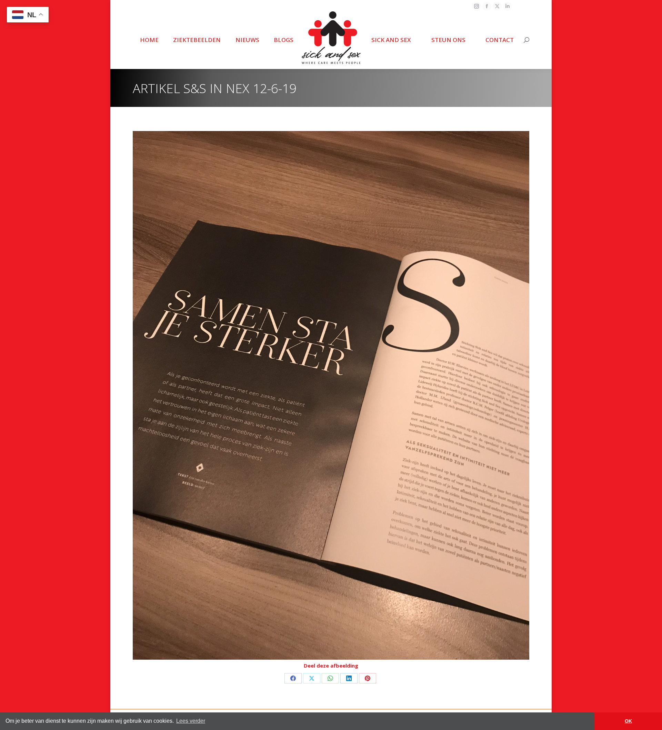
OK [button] (628, 721)
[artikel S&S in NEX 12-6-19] (331, 395)
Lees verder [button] (190, 721)
